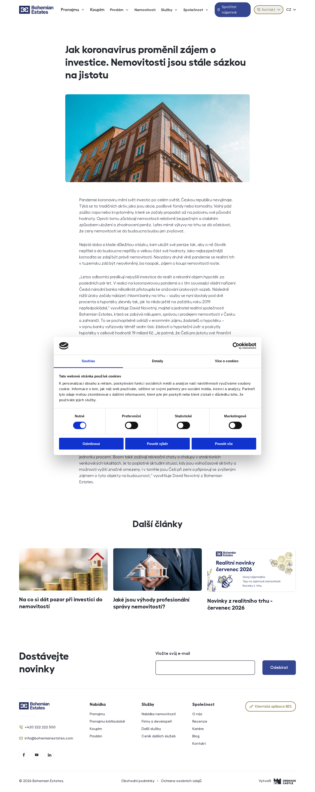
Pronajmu (70, 10)
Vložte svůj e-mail (172, 653)
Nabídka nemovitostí (159, 714)
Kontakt (268, 10)
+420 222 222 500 (40, 727)
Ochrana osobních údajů (181, 781)
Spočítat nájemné (229, 9)
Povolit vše (224, 444)
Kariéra (198, 729)
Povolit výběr (157, 444)
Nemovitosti (144, 10)
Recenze (199, 721)
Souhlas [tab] (88, 361)
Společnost (193, 10)
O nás (197, 714)
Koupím (97, 10)
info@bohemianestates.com (49, 738)
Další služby (151, 729)
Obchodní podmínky (138, 781)
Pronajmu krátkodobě (107, 721)
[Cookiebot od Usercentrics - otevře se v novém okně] (236, 345)
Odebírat (279, 667)
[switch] (131, 425)
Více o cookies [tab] (226, 361)
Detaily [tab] (157, 361)
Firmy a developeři (157, 721)
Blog (195, 736)
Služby (166, 10)
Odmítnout (91, 444)
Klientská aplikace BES (273, 706)
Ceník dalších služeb (159, 736)
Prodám (116, 10)
